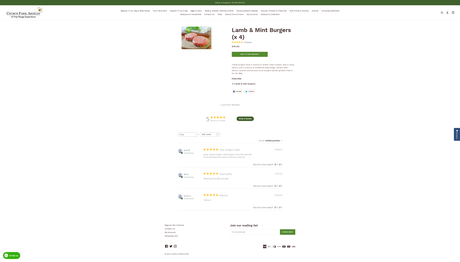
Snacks (315, 11)
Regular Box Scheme (174, 225)
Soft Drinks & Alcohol (299, 11)
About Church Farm (234, 14)
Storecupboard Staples (247, 11)
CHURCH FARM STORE (180, 254)
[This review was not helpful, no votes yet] (280, 164)
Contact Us (209, 14)
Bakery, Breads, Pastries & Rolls (219, 11)
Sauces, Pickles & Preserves (274, 11)
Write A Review (245, 119)
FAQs (219, 14)
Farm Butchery (160, 11)
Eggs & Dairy (196, 11)
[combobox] (188, 134)
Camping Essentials (330, 11)
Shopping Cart (171, 236)
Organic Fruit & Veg (178, 11)
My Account (252, 14)
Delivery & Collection (270, 14)
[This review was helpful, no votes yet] (275, 164)
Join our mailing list (244, 225)
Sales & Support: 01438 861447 (230, 2)
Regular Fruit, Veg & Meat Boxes (135, 11)
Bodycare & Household (190, 14)
